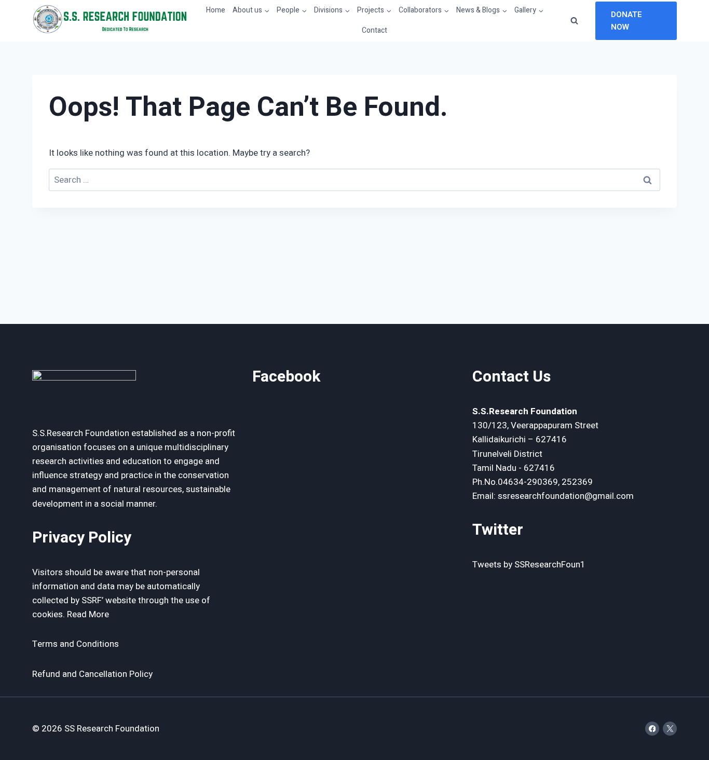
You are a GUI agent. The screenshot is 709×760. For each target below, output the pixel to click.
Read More (88, 614)
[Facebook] (652, 729)
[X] (670, 729)
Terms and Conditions (75, 643)
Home (215, 10)
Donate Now (626, 21)
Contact (374, 30)
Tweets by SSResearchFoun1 (528, 564)
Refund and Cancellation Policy (92, 674)
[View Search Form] (574, 21)
